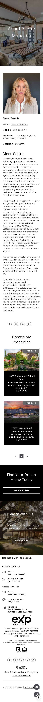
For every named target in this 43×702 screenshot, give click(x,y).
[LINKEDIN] (29, 324)
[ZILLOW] (16, 324)
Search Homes (21, 491)
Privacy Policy (32, 687)
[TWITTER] (21, 660)
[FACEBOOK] (9, 324)
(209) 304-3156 (14, 581)
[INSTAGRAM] (22, 324)
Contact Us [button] (21, 541)
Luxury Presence (21, 675)
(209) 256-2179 (19, 130)
